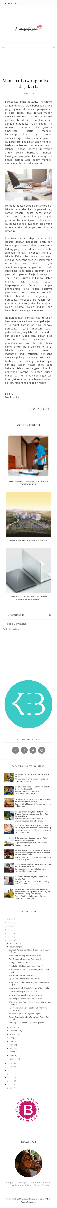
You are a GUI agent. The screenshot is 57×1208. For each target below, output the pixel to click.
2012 (9, 1088)
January (13, 1059)
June (12, 1041)
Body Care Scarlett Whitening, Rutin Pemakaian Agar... (29, 983)
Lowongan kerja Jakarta (21, 102)
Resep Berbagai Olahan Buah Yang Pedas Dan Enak (29, 1018)
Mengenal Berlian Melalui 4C (21, 962)
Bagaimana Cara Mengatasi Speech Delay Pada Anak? (32, 787)
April (12, 1048)
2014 (9, 1081)
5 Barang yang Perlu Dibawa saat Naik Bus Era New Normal (33, 865)
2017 (9, 1070)
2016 (9, 1074)
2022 (9, 933)
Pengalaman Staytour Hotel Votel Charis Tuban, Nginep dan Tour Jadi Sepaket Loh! (32, 814)
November (14, 947)
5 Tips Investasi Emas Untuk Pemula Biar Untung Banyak (30, 1003)
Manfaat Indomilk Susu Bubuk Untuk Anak (32, 775)
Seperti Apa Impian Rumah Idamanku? (28, 540)
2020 (9, 940)
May (12, 1045)
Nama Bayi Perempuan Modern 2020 (25, 955)
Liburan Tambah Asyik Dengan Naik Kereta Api (31, 877)
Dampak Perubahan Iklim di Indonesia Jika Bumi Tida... (29, 951)
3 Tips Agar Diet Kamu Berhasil (22, 975)
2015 (9, 1077)
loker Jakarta (13, 379)
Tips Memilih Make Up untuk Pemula (24, 978)
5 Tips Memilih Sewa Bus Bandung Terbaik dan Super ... (29, 970)
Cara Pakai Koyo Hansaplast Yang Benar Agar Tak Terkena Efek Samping (33, 826)
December (14, 943)
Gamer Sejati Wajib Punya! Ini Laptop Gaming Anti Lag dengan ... (28, 598)
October (13, 1027)
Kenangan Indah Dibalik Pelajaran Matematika (29, 988)
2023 (9, 929)
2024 (9, 926)
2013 (9, 1084)
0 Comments (29, 93)
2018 (9, 1066)
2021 (9, 936)
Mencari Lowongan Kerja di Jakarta (24, 991)
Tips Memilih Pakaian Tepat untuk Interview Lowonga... (28, 1009)
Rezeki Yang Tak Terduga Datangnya (25, 1013)
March (12, 1051)
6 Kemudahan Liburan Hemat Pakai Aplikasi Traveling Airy (31, 839)
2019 (9, 1063)
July (11, 1037)
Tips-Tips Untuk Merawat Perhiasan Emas (27, 959)
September (15, 1030)
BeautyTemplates (28, 1202)
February (14, 1055)
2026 (9, 919)
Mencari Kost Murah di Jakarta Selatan (25, 995)
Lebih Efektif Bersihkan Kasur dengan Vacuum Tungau (28, 483)
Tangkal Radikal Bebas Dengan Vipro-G (26, 966)
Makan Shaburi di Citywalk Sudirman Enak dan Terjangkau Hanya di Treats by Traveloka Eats (32, 852)
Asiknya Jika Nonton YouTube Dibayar (25, 998)
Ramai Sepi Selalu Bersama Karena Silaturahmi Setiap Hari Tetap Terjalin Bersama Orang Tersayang (32, 891)
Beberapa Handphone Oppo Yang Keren (26, 1022)
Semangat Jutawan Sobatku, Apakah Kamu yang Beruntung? (32, 800)
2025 (9, 922)
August (13, 1034)
